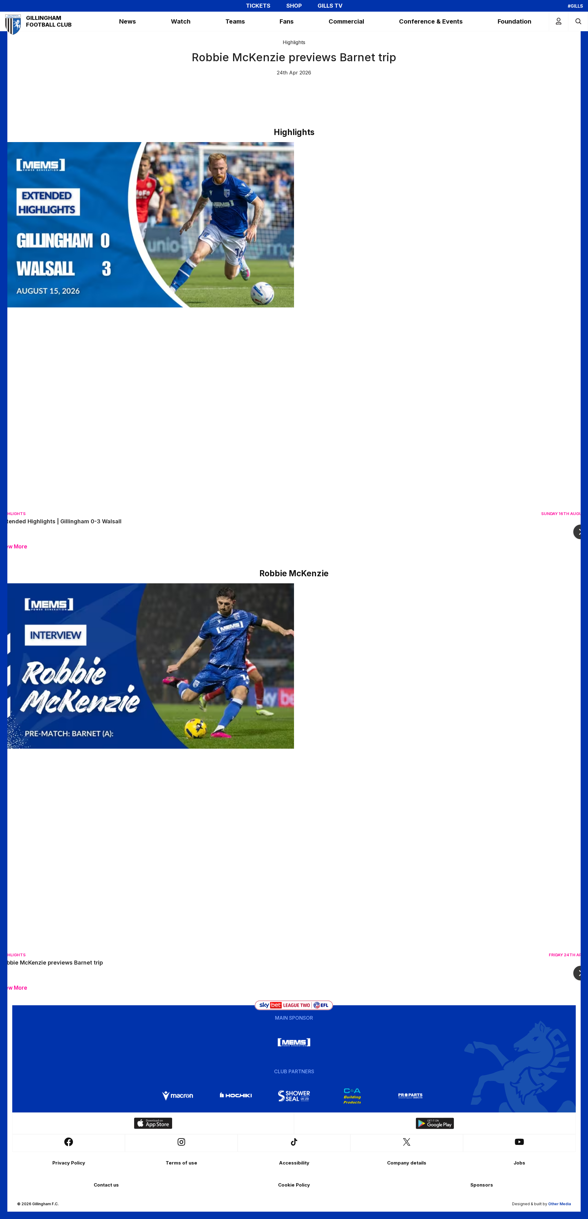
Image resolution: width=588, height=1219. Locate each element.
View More (13, 546)
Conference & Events (431, 21)
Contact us (106, 1185)
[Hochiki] (236, 1096)
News (127, 21)
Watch (180, 21)
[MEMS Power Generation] (294, 1042)
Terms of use (181, 1163)
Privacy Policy (68, 1163)
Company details (406, 1163)
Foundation (514, 21)
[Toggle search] (578, 21)
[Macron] (177, 1096)
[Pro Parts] (410, 1096)
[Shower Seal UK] (294, 1096)
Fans (287, 21)
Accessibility (294, 1163)
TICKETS (258, 6)
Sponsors (481, 1185)
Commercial (346, 21)
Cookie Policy (294, 1185)
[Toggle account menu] (558, 21)
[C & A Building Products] (352, 1096)
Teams (235, 21)
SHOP (294, 6)
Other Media (559, 1204)
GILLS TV (330, 6)
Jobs (519, 1163)
